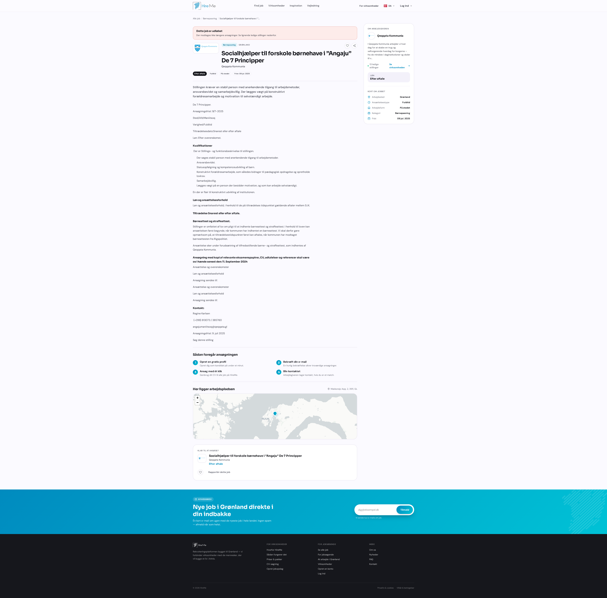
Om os (372, 549)
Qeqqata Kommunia (390, 35)
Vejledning (313, 5)
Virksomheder (276, 5)
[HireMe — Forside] (204, 6)
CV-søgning (273, 564)
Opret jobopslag (275, 568)
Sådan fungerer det (277, 554)
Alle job (196, 18)
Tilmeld (404, 509)
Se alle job (323, 549)
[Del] (354, 45)
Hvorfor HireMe (274, 549)
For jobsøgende (326, 554)
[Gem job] (347, 45)
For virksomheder (369, 5)
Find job (258, 5)
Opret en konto (325, 568)
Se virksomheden (397, 66)
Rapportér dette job (219, 472)
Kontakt (373, 564)
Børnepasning (210, 18)
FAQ (371, 559)
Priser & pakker (274, 559)
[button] (275, 414)
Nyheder (373, 554)
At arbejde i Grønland (329, 559)
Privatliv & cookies (385, 588)
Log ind (404, 5)
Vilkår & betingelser (405, 588)
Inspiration (296, 5)
